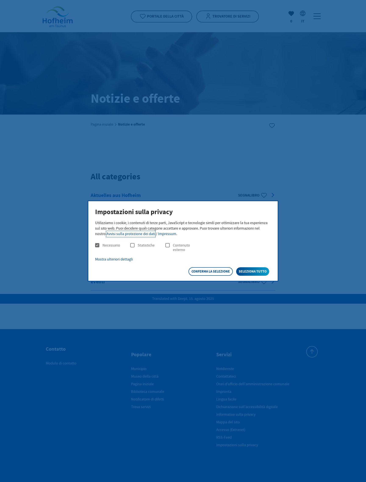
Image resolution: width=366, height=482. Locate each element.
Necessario (111, 245)
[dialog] (183, 241)
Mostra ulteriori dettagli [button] (114, 259)
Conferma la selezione (210, 271)
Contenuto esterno (181, 247)
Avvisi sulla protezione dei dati (131, 233)
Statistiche (146, 245)
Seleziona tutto (253, 271)
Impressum (167, 233)
